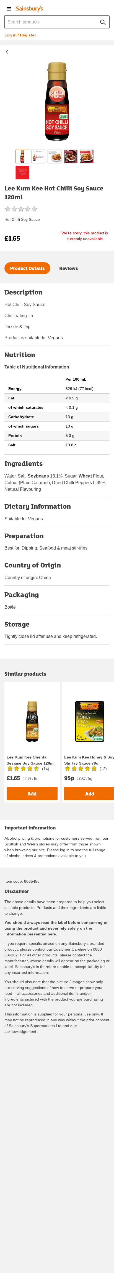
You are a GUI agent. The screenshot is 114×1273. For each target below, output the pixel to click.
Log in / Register (20, 35)
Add (32, 793)
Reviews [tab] (68, 268)
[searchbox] (57, 22)
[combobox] (57, 21)
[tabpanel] (57, 471)
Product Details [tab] (27, 268)
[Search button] (103, 21)
